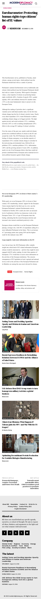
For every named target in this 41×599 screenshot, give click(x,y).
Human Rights (28, 272)
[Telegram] (28, 35)
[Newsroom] (4, 27)
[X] (9, 35)
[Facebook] (4, 35)
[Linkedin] (19, 35)
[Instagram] (10, 533)
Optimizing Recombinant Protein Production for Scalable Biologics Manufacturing (20, 456)
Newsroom (15, 29)
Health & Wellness (7, 452)
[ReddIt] (23, 35)
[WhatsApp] (14, 35)
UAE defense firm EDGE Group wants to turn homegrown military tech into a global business (20, 391)
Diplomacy (5, 318)
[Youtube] (27, 533)
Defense (5, 385)
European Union (17, 272)
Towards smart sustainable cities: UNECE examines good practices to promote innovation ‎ (30, 484)
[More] (33, 35)
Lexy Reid (5, 329)
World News (7, 8)
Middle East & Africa (8, 418)
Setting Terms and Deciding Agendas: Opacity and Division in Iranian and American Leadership (20, 324)
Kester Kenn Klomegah (9, 363)
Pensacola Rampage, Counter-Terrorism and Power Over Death (10, 482)
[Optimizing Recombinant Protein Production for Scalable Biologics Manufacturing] (20, 443)
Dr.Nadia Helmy (7, 430)
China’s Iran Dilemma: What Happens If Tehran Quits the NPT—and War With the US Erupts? (19, 425)
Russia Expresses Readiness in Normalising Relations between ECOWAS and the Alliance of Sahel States (20, 358)
